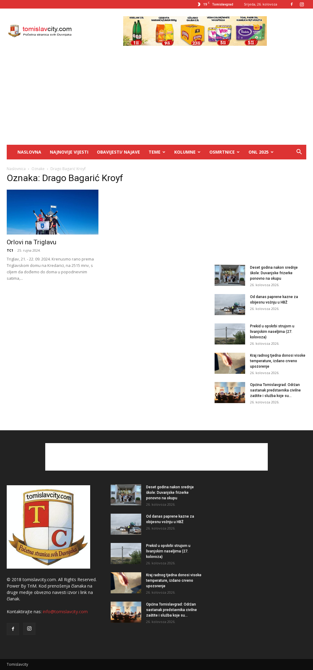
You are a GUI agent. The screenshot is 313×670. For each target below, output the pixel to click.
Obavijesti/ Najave (118, 152)
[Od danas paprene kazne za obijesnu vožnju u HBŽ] (230, 304)
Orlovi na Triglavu (31, 242)
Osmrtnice (222, 152)
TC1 (10, 250)
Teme (154, 152)
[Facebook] (291, 4)
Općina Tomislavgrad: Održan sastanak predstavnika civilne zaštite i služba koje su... (275, 390)
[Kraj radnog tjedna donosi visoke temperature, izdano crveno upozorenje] (230, 363)
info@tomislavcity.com (65, 611)
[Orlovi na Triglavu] (52, 212)
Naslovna (29, 152)
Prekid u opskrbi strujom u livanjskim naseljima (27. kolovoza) (272, 331)
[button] (299, 152)
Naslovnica (16, 168)
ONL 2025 (259, 152)
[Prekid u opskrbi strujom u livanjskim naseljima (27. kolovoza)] (230, 333)
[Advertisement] (156, 99)
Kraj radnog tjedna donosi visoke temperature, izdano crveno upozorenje (277, 361)
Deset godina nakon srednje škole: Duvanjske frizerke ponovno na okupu (274, 273)
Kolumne (185, 152)
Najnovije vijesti (69, 152)
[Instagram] (301, 4)
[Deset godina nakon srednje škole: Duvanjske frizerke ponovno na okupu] (230, 275)
